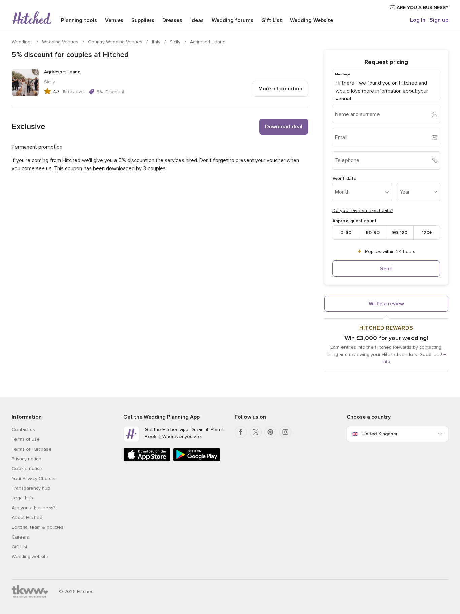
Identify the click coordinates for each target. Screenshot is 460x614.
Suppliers (142, 20)
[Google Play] (196, 460)
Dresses (172, 20)
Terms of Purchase (32, 449)
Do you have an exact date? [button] (362, 210)
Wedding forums (232, 20)
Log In (417, 20)
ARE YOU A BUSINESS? (421, 7)
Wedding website (30, 556)
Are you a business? (33, 508)
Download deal (283, 126)
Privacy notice (26, 459)
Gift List (271, 20)
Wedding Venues (61, 42)
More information (280, 88)
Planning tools (79, 20)
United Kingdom (379, 434)
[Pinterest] (270, 432)
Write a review (386, 303)
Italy (157, 42)
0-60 (345, 232)
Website (311, 20)
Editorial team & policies (37, 527)
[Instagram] (285, 432)
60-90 (373, 232)
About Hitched (27, 517)
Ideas (197, 20)
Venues (114, 20)
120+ (427, 232)
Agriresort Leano (208, 42)
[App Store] (146, 460)
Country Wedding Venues (116, 42)
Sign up (439, 20)
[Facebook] (241, 432)
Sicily (176, 42)
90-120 (399, 232)
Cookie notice (27, 468)
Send (386, 268)
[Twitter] (256, 432)
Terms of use (26, 439)
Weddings (23, 42)
